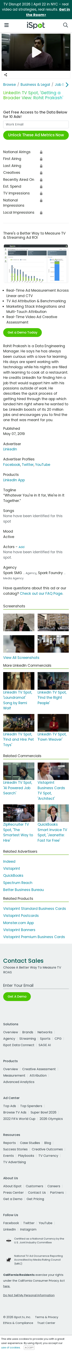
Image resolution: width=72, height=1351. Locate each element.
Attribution (38, 1075)
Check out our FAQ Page (41, 593)
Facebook (11, 464)
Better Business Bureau (23, 889)
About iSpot (12, 1186)
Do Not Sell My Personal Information (29, 1295)
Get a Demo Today (22, 332)
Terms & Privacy (46, 1317)
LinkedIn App (14, 480)
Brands (27, 1032)
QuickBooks (13, 875)
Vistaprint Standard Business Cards (34, 908)
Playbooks (26, 1155)
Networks (44, 1032)
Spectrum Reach (17, 882)
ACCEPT (29, 1347)
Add (21, 547)
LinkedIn (10, 449)
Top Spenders (31, 1106)
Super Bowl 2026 (43, 1112)
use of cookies (10, 1347)
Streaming (27, 1038)
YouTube (42, 464)
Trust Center (46, 1323)
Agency (9, 1038)
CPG (58, 1038)
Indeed (9, 861)
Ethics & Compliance (18, 1323)
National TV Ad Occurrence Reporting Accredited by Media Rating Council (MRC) (38, 1259)
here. (6, 1286)
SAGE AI (45, 1045)
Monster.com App (18, 922)
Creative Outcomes (47, 1149)
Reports (9, 1143)
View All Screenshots (21, 657)
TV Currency (48, 1155)
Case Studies (30, 1143)
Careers (53, 1186)
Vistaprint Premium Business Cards (34, 936)
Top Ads (9, 1106)
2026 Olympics (51, 1118)
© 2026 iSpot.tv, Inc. (17, 1317)
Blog (47, 1143)
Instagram (28, 1229)
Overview (10, 1032)
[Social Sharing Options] (5, 75)
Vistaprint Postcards (21, 915)
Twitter (28, 464)
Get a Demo (12, 1199)
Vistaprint (11, 868)
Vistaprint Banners (19, 929)
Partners (57, 1192)
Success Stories (15, 1149)
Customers (34, 1186)
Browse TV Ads (14, 1112)
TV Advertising (14, 1162)
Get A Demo (17, 996)
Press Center (13, 1192)
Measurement (14, 1075)
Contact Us (37, 1192)
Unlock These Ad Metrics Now (36, 135)
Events (8, 1155)
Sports (45, 1038)
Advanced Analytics (18, 1082)
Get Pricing (35, 1199)
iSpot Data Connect (18, 1045)
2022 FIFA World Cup (19, 1118)
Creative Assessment (39, 1069)
